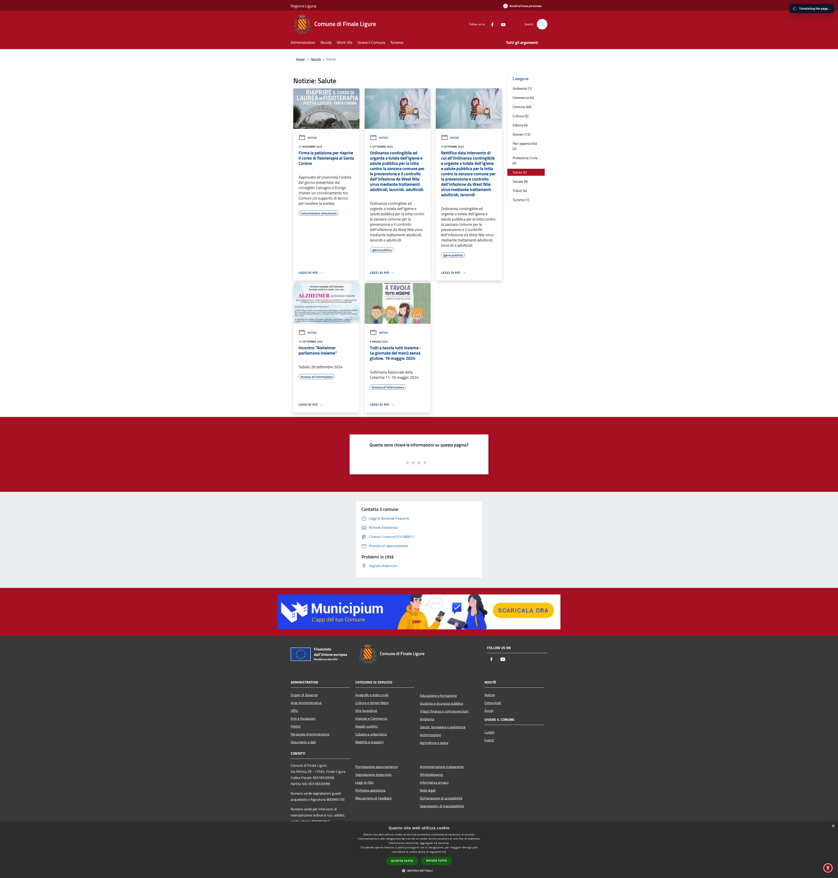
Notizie (312, 138)
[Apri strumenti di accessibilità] (828, 868)
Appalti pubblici (366, 726)
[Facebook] (490, 24)
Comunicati (492, 702)
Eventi (489, 740)
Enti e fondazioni (303, 718)
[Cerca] (542, 24)
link (444, 852)
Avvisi (488, 710)
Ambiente (427, 719)
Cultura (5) (520, 116)
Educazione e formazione (438, 695)
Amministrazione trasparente (442, 766)
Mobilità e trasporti (369, 742)
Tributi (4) (520, 190)
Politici (296, 726)
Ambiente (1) (522, 88)
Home (300, 59)
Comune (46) (522, 106)
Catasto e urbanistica (371, 734)
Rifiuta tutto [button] (436, 861)
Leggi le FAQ (364, 782)
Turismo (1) (521, 199)
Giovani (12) (521, 134)
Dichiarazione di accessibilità (441, 798)
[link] (419, 611)
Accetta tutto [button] (402, 861)
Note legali (428, 790)
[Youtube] (501, 24)
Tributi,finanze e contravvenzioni (444, 711)
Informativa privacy (434, 782)
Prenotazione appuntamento (376, 766)
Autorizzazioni (430, 734)
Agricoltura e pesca (434, 742)
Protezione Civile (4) (525, 160)
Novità (316, 59)
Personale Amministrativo (310, 734)
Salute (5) (520, 172)
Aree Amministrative (306, 702)
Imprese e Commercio (371, 718)
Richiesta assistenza (370, 790)
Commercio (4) (523, 97)
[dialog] (419, 849)
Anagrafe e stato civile (371, 694)
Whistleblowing (431, 774)
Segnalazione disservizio (373, 774)
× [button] (833, 826)
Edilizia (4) (520, 125)
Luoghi (489, 732)
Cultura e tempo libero (371, 702)
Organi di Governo (304, 694)
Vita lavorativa (366, 710)
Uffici (294, 710)
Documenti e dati (303, 742)
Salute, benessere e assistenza (442, 727)
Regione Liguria (303, 6)
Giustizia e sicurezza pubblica (441, 703)
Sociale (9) (520, 181)
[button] (419, 870)
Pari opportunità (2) (525, 146)
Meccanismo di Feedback (373, 798)
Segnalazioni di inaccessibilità (442, 806)
